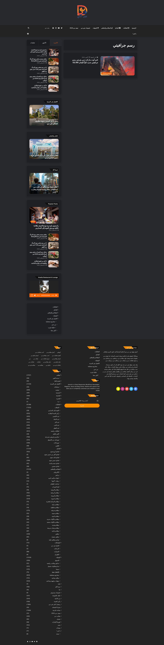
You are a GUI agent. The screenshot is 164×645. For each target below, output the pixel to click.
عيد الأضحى (56, 416)
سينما (57, 569)
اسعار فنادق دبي (34, 355)
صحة (57, 634)
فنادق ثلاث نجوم (54, 457)
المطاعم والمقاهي (106, 28)
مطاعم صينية (55, 513)
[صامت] (35, 295)
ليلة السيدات (55, 487)
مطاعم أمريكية (55, 493)
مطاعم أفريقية (55, 490)
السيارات (56, 551)
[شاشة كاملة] (32, 295)
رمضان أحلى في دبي (54, 604)
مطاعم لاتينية (55, 516)
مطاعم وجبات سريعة (53, 528)
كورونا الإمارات (56, 622)
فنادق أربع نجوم (54, 451)
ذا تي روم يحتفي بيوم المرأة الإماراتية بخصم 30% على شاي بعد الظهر (38, 69)
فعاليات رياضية (55, 431)
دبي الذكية (57, 598)
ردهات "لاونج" (55, 481)
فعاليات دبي (31, 362)
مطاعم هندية (55, 525)
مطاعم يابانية (55, 531)
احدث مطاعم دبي (45, 355)
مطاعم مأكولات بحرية (53, 519)
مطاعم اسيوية (55, 498)
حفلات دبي (35, 358)
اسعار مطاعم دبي (56, 358)
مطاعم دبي (40, 365)
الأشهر (44, 43)
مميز (59, 625)
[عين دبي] (82, 12)
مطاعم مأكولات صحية (53, 522)
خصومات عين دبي (85, 28)
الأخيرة (56, 43)
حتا (59, 589)
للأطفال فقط (55, 572)
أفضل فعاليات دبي (56, 355)
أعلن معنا (53, 330)
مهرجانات (56, 443)
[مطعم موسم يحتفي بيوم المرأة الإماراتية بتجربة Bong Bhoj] (53, 61)
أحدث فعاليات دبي (39, 352)
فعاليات (39, 362)
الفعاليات (125, 28)
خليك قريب (51, 327)
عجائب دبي (57, 616)
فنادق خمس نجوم (54, 460)
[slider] (45, 295)
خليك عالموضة (56, 595)
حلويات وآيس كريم (53, 478)
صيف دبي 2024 (74, 28)
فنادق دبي (48, 365)
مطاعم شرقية (55, 510)
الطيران (57, 554)
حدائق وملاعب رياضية (53, 563)
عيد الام (57, 422)
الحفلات (57, 407)
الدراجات (56, 548)
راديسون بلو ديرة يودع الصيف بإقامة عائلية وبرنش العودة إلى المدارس (38, 52)
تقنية (59, 584)
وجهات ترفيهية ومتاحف (52, 581)
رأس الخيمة (57, 601)
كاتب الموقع (94, 57)
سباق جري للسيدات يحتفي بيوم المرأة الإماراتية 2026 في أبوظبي (38, 78)
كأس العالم (56, 434)
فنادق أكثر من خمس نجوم (51, 454)
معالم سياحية (55, 578)
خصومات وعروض (55, 592)
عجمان (58, 619)
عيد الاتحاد (56, 419)
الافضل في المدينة (52, 318)
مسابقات (56, 387)
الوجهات (95, 28)
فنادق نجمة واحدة (54, 463)
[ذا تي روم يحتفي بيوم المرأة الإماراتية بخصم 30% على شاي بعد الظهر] (53, 70)
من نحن (54, 324)
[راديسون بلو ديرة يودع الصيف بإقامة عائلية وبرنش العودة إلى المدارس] (53, 52)
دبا (58, 401)
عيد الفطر (56, 428)
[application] (44, 289)
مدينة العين (56, 378)
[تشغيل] (56, 295)
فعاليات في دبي (57, 365)
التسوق (57, 560)
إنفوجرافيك (57, 381)
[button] (44, 289)
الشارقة (58, 395)
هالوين (57, 446)
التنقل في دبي (55, 545)
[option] (44, 115)
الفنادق (117, 28)
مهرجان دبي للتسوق (53, 440)
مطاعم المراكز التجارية (52, 501)
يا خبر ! (134, 33)
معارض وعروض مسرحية (52, 437)
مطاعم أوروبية (55, 495)
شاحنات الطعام (55, 484)
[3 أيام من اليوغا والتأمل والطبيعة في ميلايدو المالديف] (53, 88)
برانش (57, 475)
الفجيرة (58, 398)
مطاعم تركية (55, 504)
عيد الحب (56, 425)
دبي (30, 358)
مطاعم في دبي (31, 365)
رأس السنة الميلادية (53, 413)
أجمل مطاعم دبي (50, 352)
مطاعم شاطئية (55, 507)
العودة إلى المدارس (53, 410)
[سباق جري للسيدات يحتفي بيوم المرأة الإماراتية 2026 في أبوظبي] (53, 79)
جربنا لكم (57, 587)
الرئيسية (134, 28)
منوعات (58, 628)
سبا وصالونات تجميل (53, 566)
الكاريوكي (56, 472)
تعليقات (32, 43)
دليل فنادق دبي (57, 362)
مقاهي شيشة (55, 537)
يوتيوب (57, 390)
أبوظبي (59, 352)
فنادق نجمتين (55, 466)
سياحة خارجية (56, 610)
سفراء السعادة (56, 607)
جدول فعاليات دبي (45, 358)
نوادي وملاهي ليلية (54, 540)
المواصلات (57, 542)
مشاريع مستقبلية (50, 321)
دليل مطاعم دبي (47, 362)
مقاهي (57, 534)
